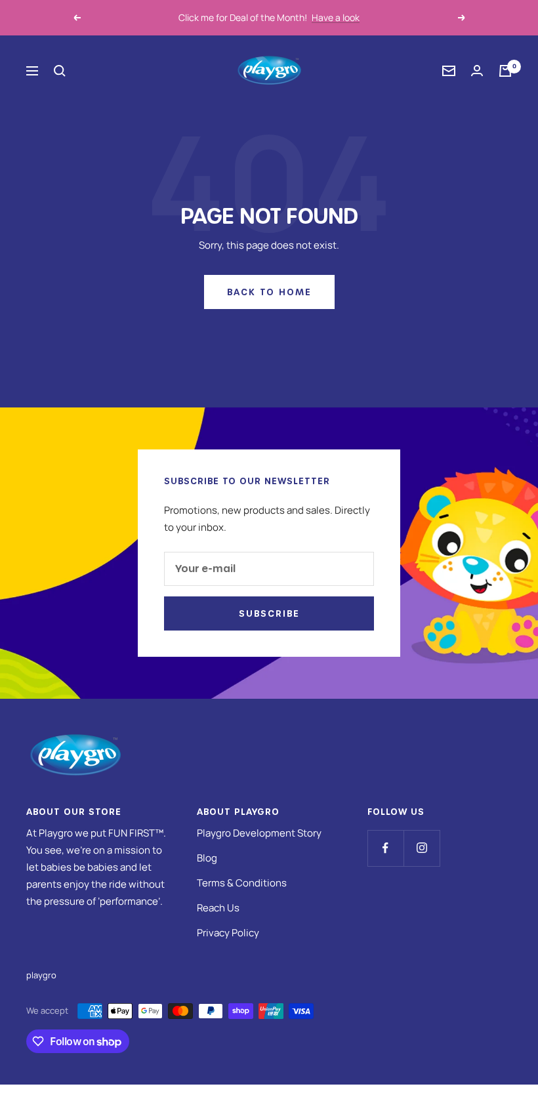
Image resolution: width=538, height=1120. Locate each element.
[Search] (60, 71)
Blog (207, 858)
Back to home (269, 292)
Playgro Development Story (259, 833)
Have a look (336, 17)
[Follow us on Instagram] (422, 848)
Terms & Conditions (242, 883)
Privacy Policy (228, 933)
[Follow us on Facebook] (385, 848)
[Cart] (505, 71)
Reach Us (218, 908)
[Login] (477, 70)
